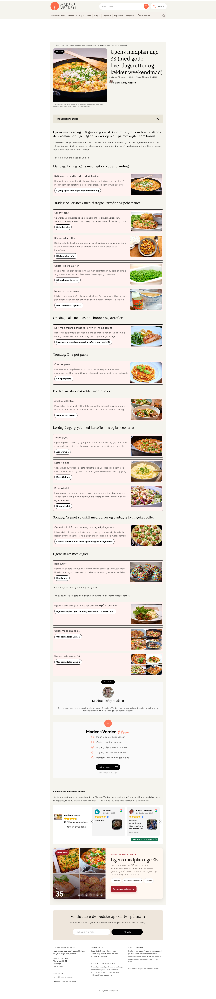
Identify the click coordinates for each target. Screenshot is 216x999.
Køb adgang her (106, 767)
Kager (81, 16)
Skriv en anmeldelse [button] (76, 827)
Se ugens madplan (123, 888)
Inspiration (118, 16)
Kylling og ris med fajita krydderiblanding (77, 190)
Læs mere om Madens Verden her (64, 981)
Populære (107, 16)
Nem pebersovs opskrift (68, 305)
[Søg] (163, 16)
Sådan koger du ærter (67, 280)
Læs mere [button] (99, 832)
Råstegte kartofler (65, 256)
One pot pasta (63, 378)
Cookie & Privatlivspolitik (151, 968)
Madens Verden (63, 6)
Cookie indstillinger (135, 968)
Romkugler (62, 578)
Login (160, 6)
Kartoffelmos (63, 477)
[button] (160, 821)
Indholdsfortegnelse (67, 118)
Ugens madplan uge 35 (68, 662)
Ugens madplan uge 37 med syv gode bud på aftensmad (85, 611)
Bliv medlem (145, 16)
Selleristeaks (63, 227)
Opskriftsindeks (58, 16)
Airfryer (97, 16)
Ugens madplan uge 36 (68, 636)
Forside (56, 45)
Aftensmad (72, 16)
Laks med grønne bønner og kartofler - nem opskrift (83, 342)
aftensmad (101, 142)
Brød (89, 16)
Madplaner (130, 16)
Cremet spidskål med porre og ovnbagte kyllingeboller (84, 541)
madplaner (120, 595)
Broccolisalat (63, 506)
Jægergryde (62, 451)
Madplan (64, 45)
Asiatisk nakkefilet (66, 415)
